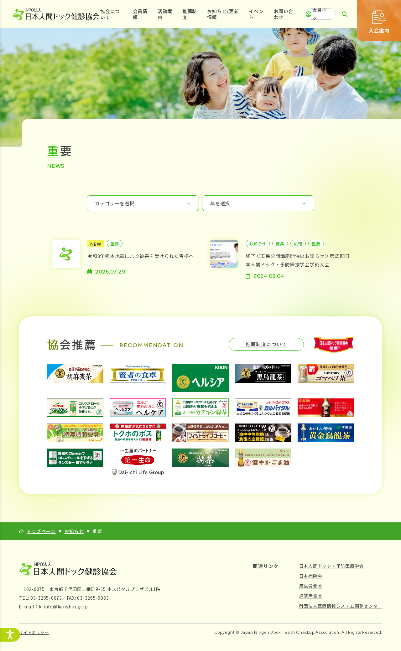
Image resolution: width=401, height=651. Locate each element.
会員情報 (140, 14)
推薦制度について (266, 344)
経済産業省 (310, 596)
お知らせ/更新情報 (223, 14)
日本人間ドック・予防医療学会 (331, 566)
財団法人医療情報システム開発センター (341, 606)
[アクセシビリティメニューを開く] (10, 635)
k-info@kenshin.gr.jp (63, 606)
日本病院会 (310, 576)
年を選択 (220, 203)
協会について (110, 14)
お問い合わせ (284, 14)
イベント (256, 14)
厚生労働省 (310, 586)
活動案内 (165, 14)
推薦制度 (189, 14)
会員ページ (321, 14)
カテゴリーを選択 (114, 203)
